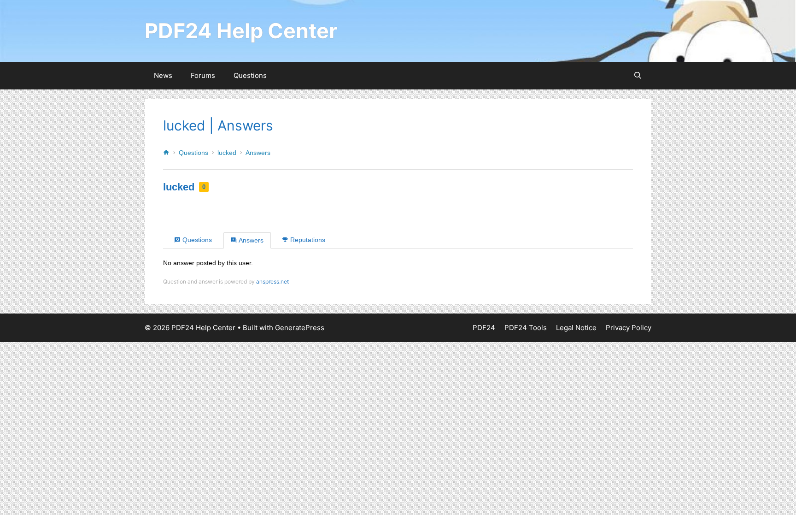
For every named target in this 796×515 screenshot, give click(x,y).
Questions (250, 75)
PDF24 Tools (525, 327)
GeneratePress (299, 327)
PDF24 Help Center (241, 30)
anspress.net (272, 281)
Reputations (307, 239)
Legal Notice (576, 327)
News (163, 75)
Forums (203, 75)
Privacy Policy (628, 327)
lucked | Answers (218, 125)
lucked (226, 152)
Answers (258, 152)
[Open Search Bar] (637, 75)
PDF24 (484, 327)
